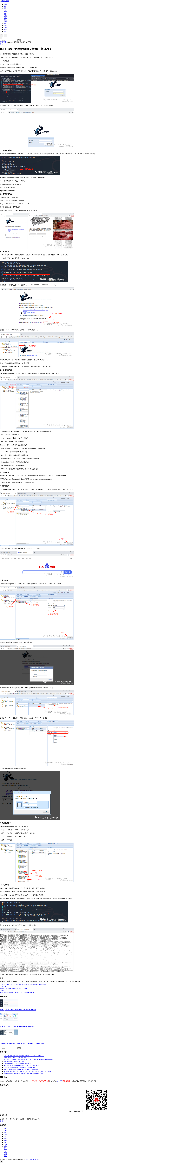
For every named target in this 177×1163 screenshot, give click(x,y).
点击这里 (63, 1081)
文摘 (5, 21)
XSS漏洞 (31, 985)
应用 (5, 16)
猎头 (5, 23)
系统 (5, 29)
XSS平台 (25, 985)
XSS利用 (18, 985)
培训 (5, 14)
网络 (5, 8)
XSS (14, 985)
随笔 (5, 31)
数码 (5, 20)
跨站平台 (37, 985)
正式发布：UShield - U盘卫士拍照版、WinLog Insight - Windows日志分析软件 (28, 1059)
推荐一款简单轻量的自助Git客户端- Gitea (17, 1058)
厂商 (5, 12)
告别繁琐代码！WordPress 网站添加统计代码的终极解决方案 (23, 1073)
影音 (5, 18)
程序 (5, 25)
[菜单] (5, 35)
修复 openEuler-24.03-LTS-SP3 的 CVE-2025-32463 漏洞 (18, 1010)
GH (3, 1121)
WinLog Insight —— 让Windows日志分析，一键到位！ (18, 1026)
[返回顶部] (1, 1161)
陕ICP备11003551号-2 (33, 1159)
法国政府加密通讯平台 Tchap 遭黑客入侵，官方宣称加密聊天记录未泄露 (27, 1071)
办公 (5, 10)
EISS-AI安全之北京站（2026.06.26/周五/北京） (19, 1063)
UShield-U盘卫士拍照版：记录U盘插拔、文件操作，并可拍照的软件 (22, 1043)
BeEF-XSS (9, 985)
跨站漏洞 (43, 985)
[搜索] (1, 35)
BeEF (3, 985)
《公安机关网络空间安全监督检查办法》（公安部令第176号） (24, 1056)
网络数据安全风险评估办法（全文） (15, 1061)
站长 (5, 27)
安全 (5, 6)
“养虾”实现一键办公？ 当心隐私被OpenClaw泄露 (19, 1067)
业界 (5, 4)
